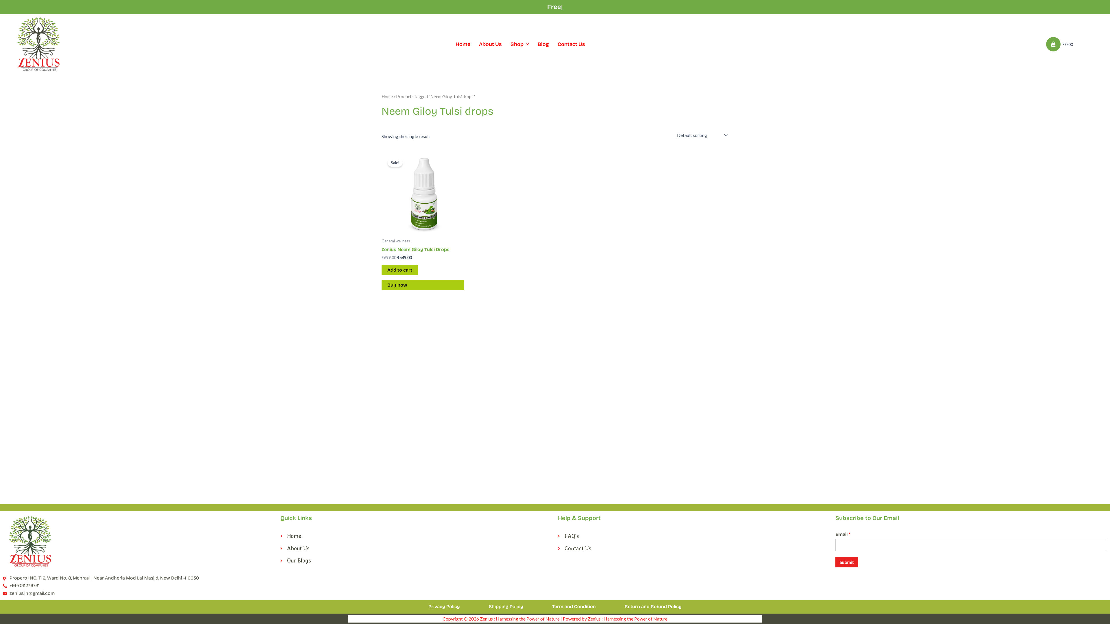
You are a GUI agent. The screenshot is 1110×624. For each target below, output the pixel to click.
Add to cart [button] (399, 270)
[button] (519, 44)
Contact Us (571, 44)
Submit (847, 562)
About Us (490, 44)
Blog (543, 44)
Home (463, 44)
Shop (516, 44)
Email (842, 534)
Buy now (397, 285)
